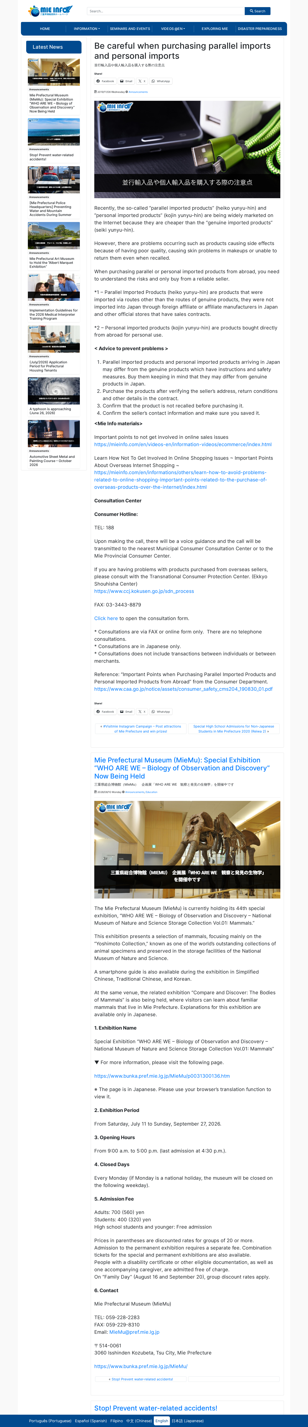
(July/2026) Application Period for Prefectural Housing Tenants (48, 366)
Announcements (39, 89)
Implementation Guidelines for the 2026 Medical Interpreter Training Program (54, 314)
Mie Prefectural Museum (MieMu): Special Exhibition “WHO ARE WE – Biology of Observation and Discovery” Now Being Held (52, 103)
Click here (106, 618)
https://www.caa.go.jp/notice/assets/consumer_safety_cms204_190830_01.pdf (183, 689)
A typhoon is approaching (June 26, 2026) (50, 411)
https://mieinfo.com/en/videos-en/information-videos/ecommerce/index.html (183, 444)
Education (151, 792)
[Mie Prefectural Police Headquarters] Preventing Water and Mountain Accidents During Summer (50, 209)
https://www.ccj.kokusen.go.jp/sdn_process (144, 591)
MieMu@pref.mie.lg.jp (134, 1332)
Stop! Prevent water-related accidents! (52, 157)
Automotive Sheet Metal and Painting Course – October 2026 (52, 460)
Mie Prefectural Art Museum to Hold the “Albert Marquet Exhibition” (52, 263)
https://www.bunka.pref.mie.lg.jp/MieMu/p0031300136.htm (162, 1076)
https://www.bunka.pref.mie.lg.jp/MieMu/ (141, 1366)
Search (259, 11)
